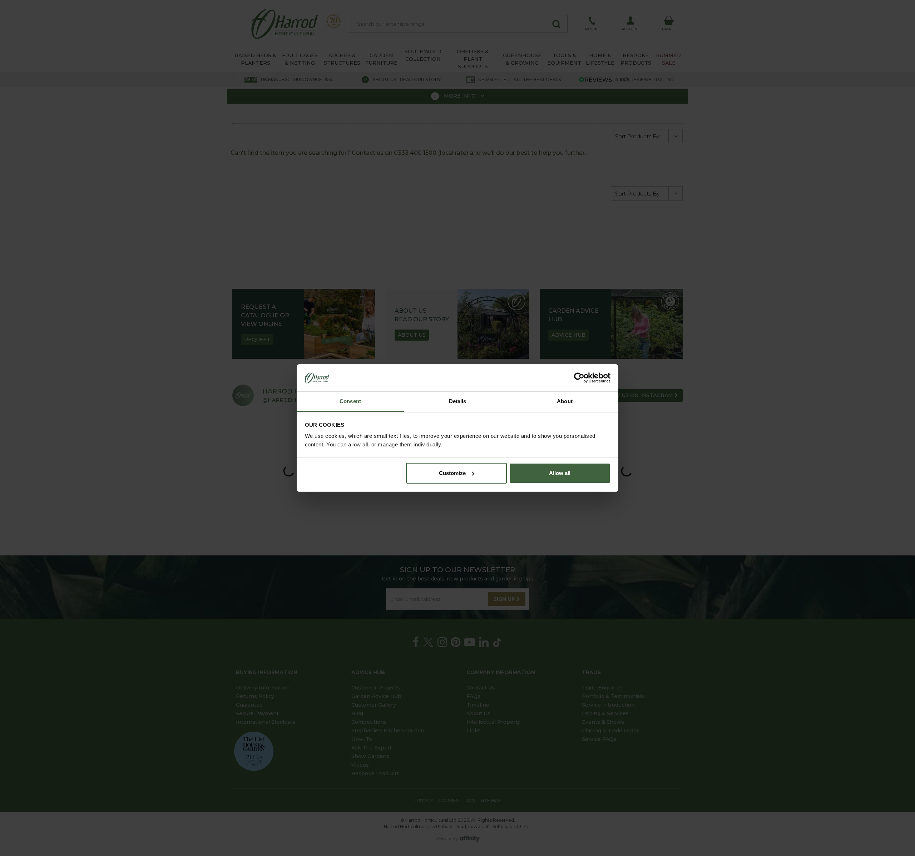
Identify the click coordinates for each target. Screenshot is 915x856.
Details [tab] (457, 401)
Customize (452, 473)
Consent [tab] (350, 401)
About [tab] (565, 401)
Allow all (559, 473)
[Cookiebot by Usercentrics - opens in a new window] (579, 377)
